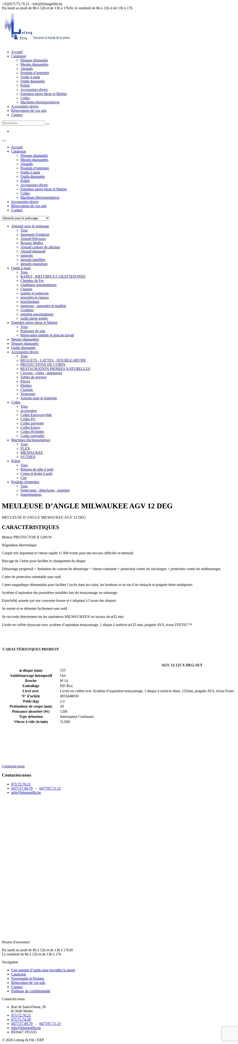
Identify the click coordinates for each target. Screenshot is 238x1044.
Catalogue (18, 56)
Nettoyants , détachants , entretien (45, 490)
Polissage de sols (32, 331)
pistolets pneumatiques (36, 314)
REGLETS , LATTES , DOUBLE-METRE (53, 360)
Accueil (17, 52)
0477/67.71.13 (50, 788)
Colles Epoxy (30, 427)
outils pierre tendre (34, 318)
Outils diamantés (32, 81)
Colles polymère (32, 436)
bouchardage (29, 302)
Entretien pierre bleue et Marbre (43, 94)
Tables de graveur (33, 377)
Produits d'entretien (25, 482)
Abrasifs (26, 69)
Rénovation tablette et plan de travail (47, 335)
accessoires (28, 411)
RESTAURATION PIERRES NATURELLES (55, 369)
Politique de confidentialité (30, 991)
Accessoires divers (34, 90)
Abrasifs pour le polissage (30, 226)
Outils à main (30, 77)
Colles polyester (32, 423)
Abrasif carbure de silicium (40, 247)
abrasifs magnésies (34, 264)
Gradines (27, 310)
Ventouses (27, 394)
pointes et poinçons (34, 293)
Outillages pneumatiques (38, 285)
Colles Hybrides (32, 432)
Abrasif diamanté (33, 251)
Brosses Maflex (31, 243)
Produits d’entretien (34, 73)
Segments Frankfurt (34, 234)
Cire (23, 478)
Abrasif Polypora (33, 239)
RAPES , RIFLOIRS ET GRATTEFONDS (53, 276)
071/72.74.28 (21, 1019)
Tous (24, 230)
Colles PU (28, 419)
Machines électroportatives (40, 102)
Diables (26, 385)
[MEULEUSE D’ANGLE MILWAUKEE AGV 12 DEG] (37, 762)
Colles (25, 98)
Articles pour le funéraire (38, 398)
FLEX (25, 448)
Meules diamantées (34, 64)
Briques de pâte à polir (36, 469)
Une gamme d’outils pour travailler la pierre (43, 970)
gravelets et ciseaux (34, 297)
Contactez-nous (13, 766)
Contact (17, 115)
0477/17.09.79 (22, 788)
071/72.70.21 (21, 784)
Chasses (26, 289)
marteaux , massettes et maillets (43, 306)
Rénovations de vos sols (28, 111)
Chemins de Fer (32, 281)
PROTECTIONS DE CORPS (42, 364)
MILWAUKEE (31, 453)
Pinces (25, 381)
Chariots (26, 390)
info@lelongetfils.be (26, 792)
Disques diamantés (34, 60)
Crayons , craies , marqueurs (41, 373)
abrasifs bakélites (32, 260)
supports (26, 255)
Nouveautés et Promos (27, 978)
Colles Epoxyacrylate (36, 415)
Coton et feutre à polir (36, 474)
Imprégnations (30, 494)
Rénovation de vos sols (28, 983)
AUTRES (27, 457)
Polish (25, 85)
